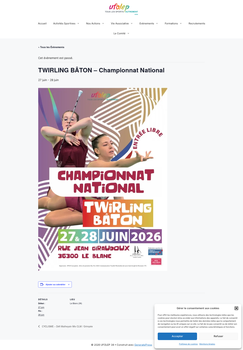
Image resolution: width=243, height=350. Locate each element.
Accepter (177, 336)
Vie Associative (120, 23)
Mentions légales (207, 344)
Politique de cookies (188, 344)
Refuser (218, 336)
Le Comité (119, 33)
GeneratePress (143, 344)
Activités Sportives (64, 23)
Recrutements (197, 23)
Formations (171, 23)
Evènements (147, 23)
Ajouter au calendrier (55, 284)
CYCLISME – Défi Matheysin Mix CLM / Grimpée (67, 326)
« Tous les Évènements (51, 47)
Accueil (42, 23)
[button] (236, 308)
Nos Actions (93, 23)
